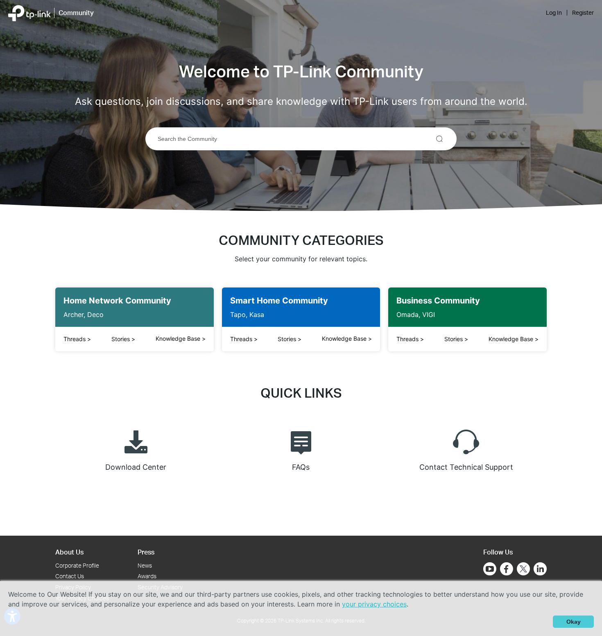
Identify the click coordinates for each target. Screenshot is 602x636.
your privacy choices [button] (374, 604)
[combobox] (301, 138)
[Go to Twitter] (523, 569)
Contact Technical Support (466, 467)
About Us (69, 552)
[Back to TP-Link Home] (29, 12)
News (145, 565)
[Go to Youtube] (489, 568)
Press (146, 552)
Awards (147, 576)
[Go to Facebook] (506, 568)
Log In (554, 13)
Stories (123, 338)
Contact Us (69, 576)
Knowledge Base (181, 338)
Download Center (135, 467)
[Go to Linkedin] (540, 568)
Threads (77, 338)
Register (583, 13)
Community (76, 12)
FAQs (301, 467)
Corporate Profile (77, 565)
